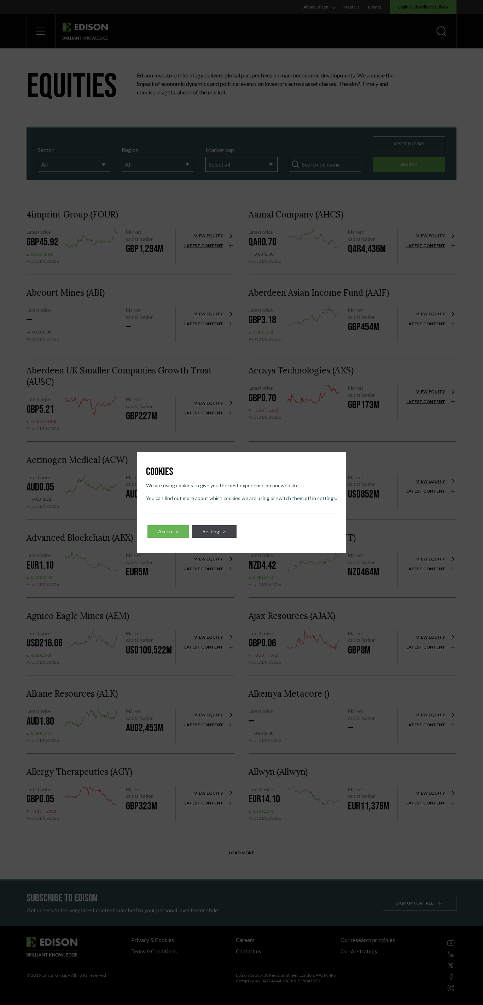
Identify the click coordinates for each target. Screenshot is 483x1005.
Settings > (214, 531)
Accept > (168, 531)
